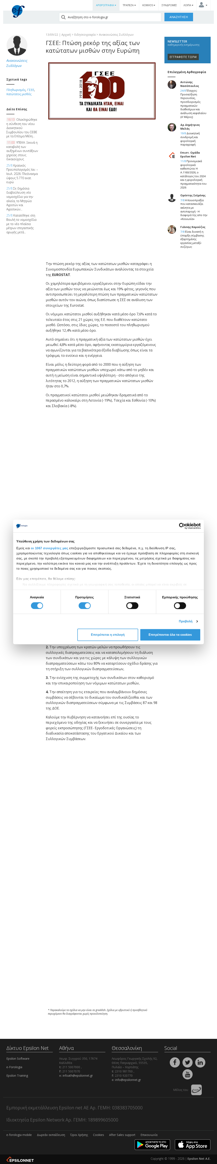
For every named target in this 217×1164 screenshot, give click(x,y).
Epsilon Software (17, 1058)
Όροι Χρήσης (79, 1135)
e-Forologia (14, 1067)
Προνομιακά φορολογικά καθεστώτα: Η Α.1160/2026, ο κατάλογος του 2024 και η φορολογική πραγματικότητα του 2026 (193, 174)
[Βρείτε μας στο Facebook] (175, 1062)
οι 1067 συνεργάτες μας (49, 548)
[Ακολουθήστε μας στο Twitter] (188, 1062)
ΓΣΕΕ (30, 90)
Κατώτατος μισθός (18, 94)
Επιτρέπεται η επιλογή (108, 635)
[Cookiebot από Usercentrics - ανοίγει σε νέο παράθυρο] (182, 526)
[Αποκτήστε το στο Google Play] (152, 1144)
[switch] (85, 605)
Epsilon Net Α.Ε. (199, 1159)
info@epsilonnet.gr (128, 1080)
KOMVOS (148, 5)
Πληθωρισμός (15, 90)
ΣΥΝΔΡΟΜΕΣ (169, 5)
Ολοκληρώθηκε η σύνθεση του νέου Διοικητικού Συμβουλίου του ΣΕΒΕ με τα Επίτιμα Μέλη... (21, 128)
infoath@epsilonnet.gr (78, 1075)
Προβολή (186, 621)
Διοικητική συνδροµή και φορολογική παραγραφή (190, 139)
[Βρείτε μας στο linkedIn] (200, 1062)
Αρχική (66, 35)
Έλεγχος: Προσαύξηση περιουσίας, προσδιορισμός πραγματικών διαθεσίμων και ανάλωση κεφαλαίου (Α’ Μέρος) (193, 104)
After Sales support (122, 1135)
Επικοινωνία (148, 1135)
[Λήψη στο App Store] (193, 1144)
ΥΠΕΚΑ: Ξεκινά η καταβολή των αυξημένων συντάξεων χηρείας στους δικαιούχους (22, 150)
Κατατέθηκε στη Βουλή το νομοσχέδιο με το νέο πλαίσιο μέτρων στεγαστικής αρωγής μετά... (21, 223)
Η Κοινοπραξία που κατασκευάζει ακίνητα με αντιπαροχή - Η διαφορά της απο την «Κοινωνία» (193, 209)
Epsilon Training (17, 1075)
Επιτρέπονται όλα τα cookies (170, 635)
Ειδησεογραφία (85, 35)
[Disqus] (102, 948)
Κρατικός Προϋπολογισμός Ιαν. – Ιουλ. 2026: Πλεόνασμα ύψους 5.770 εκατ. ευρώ (22, 173)
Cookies (98, 1135)
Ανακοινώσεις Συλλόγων (116, 35)
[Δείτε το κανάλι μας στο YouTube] (187, 1074)
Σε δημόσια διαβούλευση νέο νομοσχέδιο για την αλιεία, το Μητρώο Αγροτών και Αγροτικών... (19, 198)
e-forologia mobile (19, 1135)
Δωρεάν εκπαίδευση (51, 1135)
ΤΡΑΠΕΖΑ (128, 5)
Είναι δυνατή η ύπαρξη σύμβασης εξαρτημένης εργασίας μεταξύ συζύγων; (192, 239)
